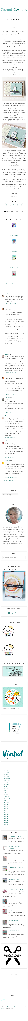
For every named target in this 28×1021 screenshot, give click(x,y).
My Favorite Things (11, 23)
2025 (5, 772)
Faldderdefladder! (13, 879)
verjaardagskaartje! (14, 920)
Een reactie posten (8, 480)
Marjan (7, 415)
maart (5, 796)
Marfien (7, 354)
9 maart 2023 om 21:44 (10, 394)
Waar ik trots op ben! (6, 1001)
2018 (5, 810)
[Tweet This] (6, 204)
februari (6, 798)
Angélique (7, 397)
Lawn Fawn (12, 21)
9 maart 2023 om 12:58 (10, 303)
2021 (5, 804)
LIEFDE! (10, 910)
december (6, 778)
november (6, 780)
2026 (5, 770)
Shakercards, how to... (10, 569)
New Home (20, 23)
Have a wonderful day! (14, 836)
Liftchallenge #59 (13, 931)
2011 (5, 824)
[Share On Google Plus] (14, 204)
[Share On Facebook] (10, 204)
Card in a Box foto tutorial (16, 900)
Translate (13, 496)
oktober (6, 782)
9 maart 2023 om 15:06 (10, 372)
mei (5, 792)
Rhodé (6, 294)
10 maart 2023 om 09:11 (11, 437)
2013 (5, 820)
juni (5, 790)
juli (5, 788)
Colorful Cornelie (7, 1006)
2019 (5, 808)
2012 (5, 822)
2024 (5, 774)
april (5, 794)
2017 (5, 812)
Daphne (7, 376)
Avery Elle (5, 21)
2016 (5, 814)
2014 (5, 818)
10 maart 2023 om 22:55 (11, 457)
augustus (6, 786)
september (7, 784)
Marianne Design (20, 21)
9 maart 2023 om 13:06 (10, 351)
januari (5, 800)
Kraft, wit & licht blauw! (15, 889)
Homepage (3, 999)
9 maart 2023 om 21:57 (10, 412)
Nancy (6, 307)
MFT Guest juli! (12, 857)
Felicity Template (14, 1006)
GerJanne (7, 460)
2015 (5, 816)
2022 (5, 802)
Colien (6, 440)
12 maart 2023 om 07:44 (11, 477)
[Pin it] (17, 204)
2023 (5, 776)
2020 (5, 806)
